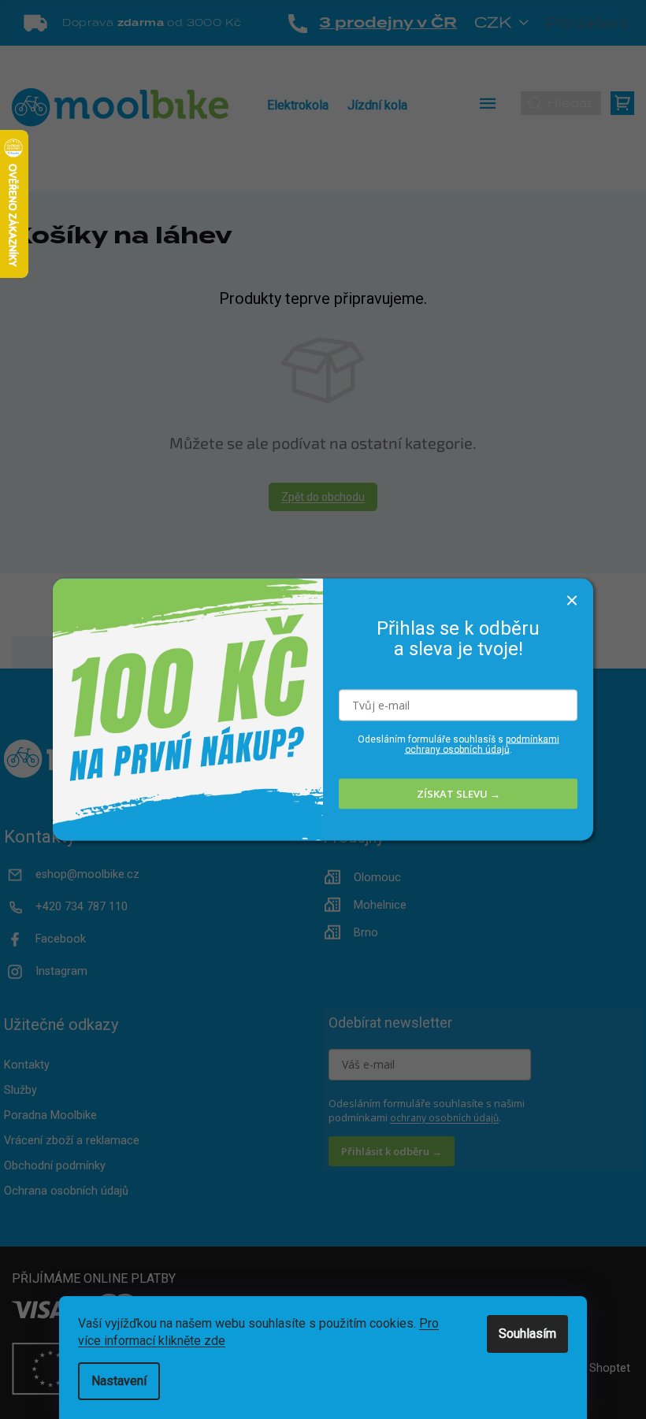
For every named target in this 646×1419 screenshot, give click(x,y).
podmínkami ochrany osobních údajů (482, 743)
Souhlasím (527, 1333)
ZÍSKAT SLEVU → (458, 794)
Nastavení (119, 1380)
